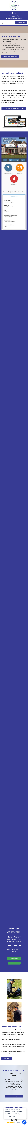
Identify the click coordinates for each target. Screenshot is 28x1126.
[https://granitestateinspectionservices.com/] (14, 5)
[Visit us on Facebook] (12, 13)
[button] (2, 23)
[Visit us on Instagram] (15, 13)
